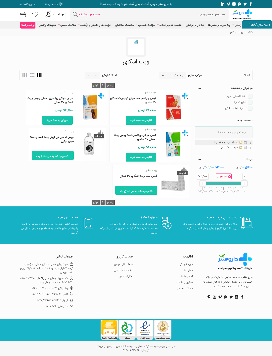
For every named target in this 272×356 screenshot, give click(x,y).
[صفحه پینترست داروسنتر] (209, 297)
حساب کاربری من (123, 264)
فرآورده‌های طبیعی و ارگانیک (95, 25)
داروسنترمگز (186, 264)
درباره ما (188, 270)
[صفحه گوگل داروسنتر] (239, 4)
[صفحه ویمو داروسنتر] (228, 4)
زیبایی (238, 25)
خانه (250, 32)
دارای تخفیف (240, 102)
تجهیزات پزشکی (47, 25)
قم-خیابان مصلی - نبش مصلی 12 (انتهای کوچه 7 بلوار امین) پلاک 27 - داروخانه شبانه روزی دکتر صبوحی (46, 268)
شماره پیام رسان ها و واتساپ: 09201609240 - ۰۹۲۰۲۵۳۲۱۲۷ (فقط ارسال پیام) (46, 280)
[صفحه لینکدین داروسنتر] (223, 4)
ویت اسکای (150, 93)
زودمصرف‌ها (27, 25)
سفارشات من (126, 276)
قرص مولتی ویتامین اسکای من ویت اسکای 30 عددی (135, 137)
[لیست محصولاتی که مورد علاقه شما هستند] (35, 14)
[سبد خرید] (22, 14)
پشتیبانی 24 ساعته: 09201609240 (49, 288)
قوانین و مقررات (184, 282)
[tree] (223, 145)
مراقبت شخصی (146, 25)
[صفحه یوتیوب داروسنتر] (214, 297)
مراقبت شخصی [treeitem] (229, 147)
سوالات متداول (185, 288)
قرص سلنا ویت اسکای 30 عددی (138, 176)
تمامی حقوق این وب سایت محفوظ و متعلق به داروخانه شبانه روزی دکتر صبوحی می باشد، (136, 346)
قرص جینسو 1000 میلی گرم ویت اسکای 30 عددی (133, 100)
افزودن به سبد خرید (141, 120)
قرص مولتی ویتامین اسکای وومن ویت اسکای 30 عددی (50, 100)
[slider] (244, 183)
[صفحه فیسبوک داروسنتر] (250, 4)
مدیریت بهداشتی (124, 25)
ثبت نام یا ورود (124, 4)
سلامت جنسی (68, 25)
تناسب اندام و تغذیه (170, 25)
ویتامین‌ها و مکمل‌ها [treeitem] (226, 142)
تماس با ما (187, 276)
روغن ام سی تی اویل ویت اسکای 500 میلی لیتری (52, 139)
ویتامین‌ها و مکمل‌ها (219, 25)
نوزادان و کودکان (195, 25)
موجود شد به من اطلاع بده (51, 156)
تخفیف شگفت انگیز (236, 108)
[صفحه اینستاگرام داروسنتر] (237, 297)
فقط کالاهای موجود (236, 96)
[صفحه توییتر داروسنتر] (245, 4)
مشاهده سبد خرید (123, 270)
